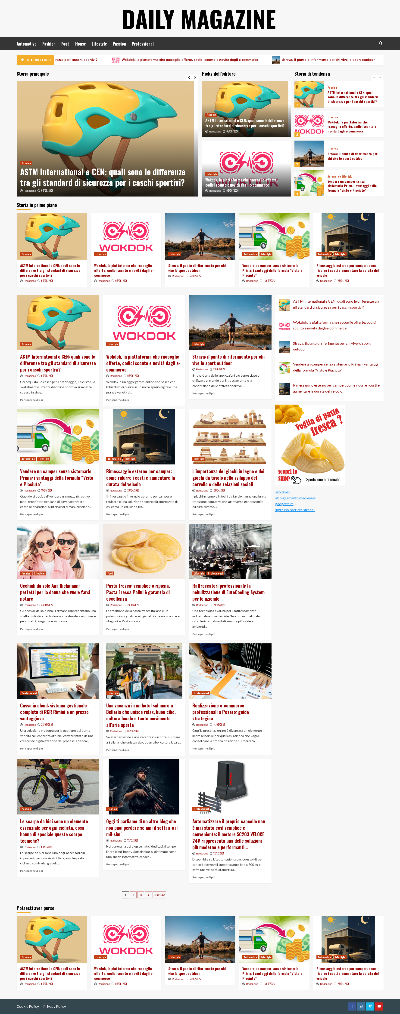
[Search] (381, 43)
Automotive (27, 44)
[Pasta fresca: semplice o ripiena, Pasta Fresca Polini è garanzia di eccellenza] (144, 551)
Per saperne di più (31, 400)
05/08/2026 (232, 131)
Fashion (49, 44)
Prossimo (159, 894)
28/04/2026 (344, 281)
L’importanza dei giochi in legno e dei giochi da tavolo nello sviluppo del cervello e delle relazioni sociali (228, 478)
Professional (143, 44)
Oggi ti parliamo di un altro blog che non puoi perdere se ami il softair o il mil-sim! (142, 828)
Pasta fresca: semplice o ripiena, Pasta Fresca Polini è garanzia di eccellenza (138, 592)
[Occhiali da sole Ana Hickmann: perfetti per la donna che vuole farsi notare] (58, 551)
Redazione (30, 190)
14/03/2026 (219, 724)
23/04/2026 (47, 605)
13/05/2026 (195, 276)
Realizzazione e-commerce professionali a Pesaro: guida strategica (220, 712)
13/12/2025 (132, 840)
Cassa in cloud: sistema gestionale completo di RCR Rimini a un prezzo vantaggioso (54, 712)
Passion (119, 44)
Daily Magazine (199, 18)
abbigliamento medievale (295, 498)
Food (65, 44)
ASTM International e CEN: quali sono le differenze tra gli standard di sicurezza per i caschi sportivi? (244, 123)
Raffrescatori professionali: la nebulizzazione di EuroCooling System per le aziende (228, 592)
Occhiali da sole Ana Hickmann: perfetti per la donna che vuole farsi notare (55, 592)
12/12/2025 (218, 853)
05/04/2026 (133, 731)
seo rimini (283, 492)
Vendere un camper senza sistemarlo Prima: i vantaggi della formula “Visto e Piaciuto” (352, 156)
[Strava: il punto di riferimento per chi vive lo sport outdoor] (309, 124)
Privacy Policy (54, 1006)
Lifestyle (99, 44)
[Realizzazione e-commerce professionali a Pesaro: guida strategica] (230, 670)
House (80, 44)
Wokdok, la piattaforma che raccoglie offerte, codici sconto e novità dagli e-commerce (109, 59)
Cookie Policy (28, 1006)
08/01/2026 (47, 847)
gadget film (284, 503)
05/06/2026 (47, 190)
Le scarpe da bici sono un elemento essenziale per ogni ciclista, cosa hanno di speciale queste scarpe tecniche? (54, 831)
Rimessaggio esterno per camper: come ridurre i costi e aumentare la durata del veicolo (353, 186)
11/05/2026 (269, 281)
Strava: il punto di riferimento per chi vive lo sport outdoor (247, 59)
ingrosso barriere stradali (295, 509)
